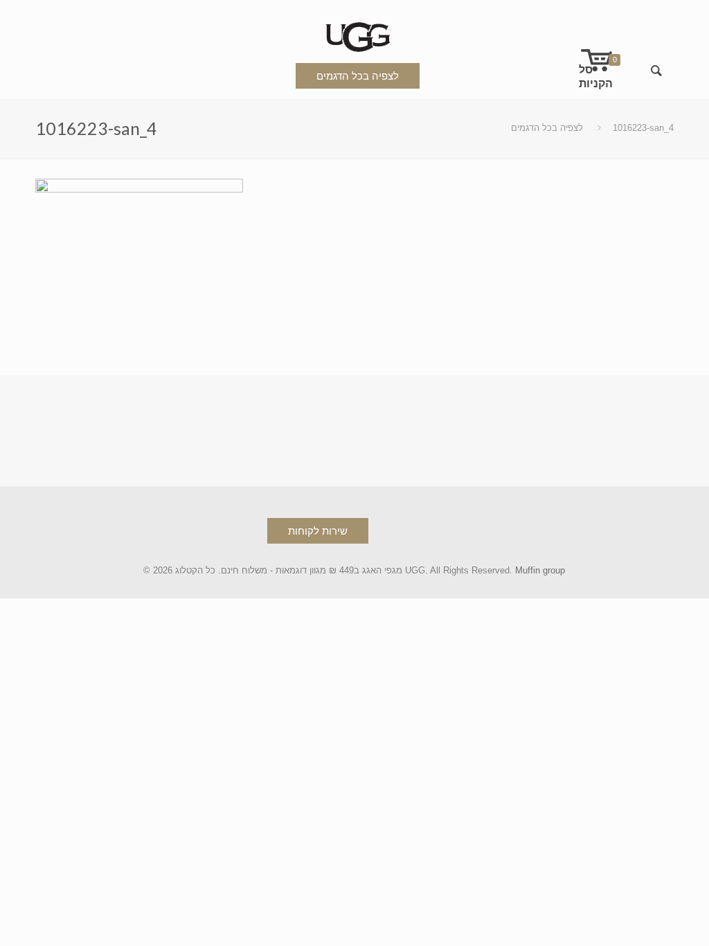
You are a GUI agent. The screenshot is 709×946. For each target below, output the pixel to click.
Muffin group (540, 570)
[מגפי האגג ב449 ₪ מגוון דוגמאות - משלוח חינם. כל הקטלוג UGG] (354, 34)
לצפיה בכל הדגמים (357, 76)
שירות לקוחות (318, 531)
